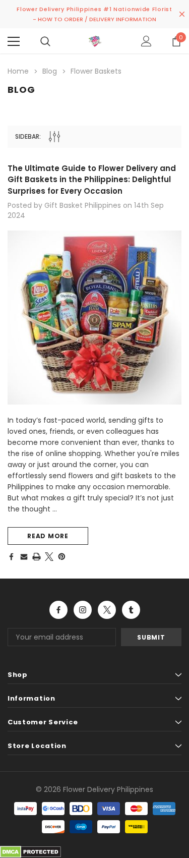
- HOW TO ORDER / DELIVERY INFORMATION (94, 19)
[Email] (23, 556)
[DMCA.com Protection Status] (30, 851)
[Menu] (14, 41)
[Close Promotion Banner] (181, 14)
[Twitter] (49, 556)
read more (47, 536)
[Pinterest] (62, 556)
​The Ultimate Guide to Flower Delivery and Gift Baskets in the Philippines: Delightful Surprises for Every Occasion (92, 179)
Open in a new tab (58, 610)
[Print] (36, 556)
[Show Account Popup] (146, 41)
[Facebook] (11, 556)
